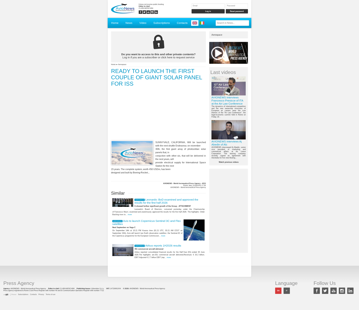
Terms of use (50, 294)
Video (142, 22)
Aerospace (122, 64)
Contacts (182, 22)
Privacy (41, 294)
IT (286, 291)
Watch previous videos (229, 162)
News (129, 22)
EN (278, 291)
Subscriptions (161, 22)
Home (114, 22)
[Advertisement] (158, 118)
